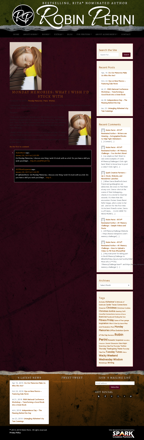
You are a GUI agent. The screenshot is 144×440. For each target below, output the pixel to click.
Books (45, 34)
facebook (105, 396)
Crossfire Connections (107, 314)
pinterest (111, 396)
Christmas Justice (107, 311)
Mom (112, 327)
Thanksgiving (112, 349)
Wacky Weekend (108, 355)
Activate (102, 302)
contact (131, 396)
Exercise (103, 317)
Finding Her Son (120, 317)
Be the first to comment (19, 147)
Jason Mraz (124, 323)
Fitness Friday (106, 320)
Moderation (106, 327)
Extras (58, 34)
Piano (45, 101)
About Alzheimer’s (106, 34)
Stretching (102, 346)
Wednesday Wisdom (111, 359)
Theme (119, 349)
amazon (124, 396)
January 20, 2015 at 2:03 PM (27, 155)
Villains (125, 352)
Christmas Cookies (123, 308)
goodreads (118, 396)
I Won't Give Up (114, 323)
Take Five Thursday (113, 346)
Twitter (99, 396)
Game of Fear (119, 320)
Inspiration (103, 323)
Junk (100, 327)
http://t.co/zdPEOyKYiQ (40, 161)
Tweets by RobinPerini (61, 381)
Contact (126, 34)
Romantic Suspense (115, 340)
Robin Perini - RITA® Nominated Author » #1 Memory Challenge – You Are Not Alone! (114, 150)
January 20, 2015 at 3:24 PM (27, 172)
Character (102, 308)
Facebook (110, 317)
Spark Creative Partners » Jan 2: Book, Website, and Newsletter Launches (113, 176)
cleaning (119, 311)
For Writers (83, 34)
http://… (49, 177)
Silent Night (123, 343)
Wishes (52, 101)
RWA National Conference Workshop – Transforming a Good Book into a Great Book (114, 92)
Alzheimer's (110, 302)
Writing (111, 363)
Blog (70, 34)
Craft (124, 311)
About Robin (30, 34)
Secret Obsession (112, 343)
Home (16, 34)
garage (126, 320)
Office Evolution (116, 330)
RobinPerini (20, 153)
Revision (111, 335)
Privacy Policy (15, 433)
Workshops (103, 363)
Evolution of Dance (120, 314)
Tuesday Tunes (114, 351)
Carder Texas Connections (116, 305)
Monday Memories (35, 101)
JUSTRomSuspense (23, 169)
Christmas (111, 307)
